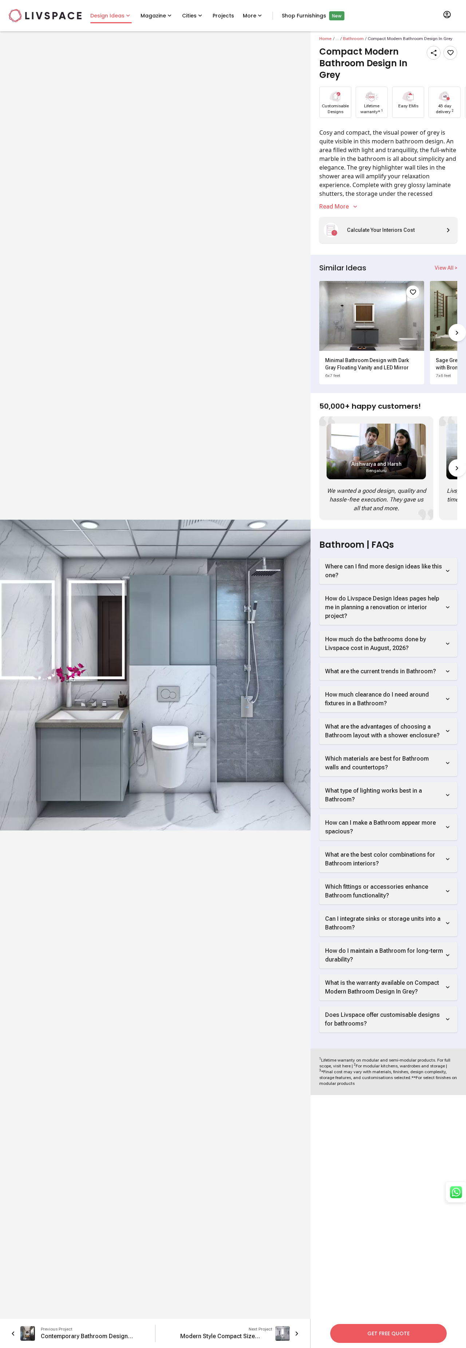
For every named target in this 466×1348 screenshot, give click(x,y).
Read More (334, 206)
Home (325, 38)
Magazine (153, 15)
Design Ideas (107, 15)
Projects (223, 15)
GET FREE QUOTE (388, 1333)
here (346, 1066)
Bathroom (353, 38)
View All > (446, 268)
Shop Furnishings (304, 15)
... (337, 38)
